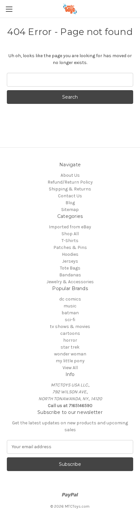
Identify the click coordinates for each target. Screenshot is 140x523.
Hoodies (70, 254)
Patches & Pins (70, 247)
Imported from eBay (70, 227)
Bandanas (70, 275)
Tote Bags (70, 268)
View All (70, 367)
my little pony (70, 361)
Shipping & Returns (70, 189)
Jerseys (70, 261)
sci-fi (70, 319)
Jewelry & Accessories (70, 282)
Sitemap (70, 209)
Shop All (70, 234)
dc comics (70, 299)
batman (70, 313)
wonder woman (70, 354)
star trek (70, 347)
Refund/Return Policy (70, 182)
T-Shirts (70, 240)
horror (70, 340)
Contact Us (70, 196)
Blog (70, 202)
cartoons (70, 333)
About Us (70, 175)
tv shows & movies (70, 326)
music (70, 306)
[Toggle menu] (9, 9)
